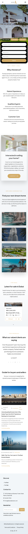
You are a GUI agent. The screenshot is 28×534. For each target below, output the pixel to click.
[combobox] (14, 44)
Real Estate (20, 408)
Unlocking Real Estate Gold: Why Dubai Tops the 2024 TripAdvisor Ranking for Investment (11, 414)
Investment (15, 408)
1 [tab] (13, 324)
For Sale (6, 485)
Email (11, 319)
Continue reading (5, 428)
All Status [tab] (6, 39)
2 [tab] (10, 362)
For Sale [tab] (22, 39)
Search (14, 60)
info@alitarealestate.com (11, 500)
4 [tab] (15, 362)
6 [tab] (19, 362)
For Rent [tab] (14, 39)
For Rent (6, 482)
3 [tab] (13, 362)
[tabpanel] (13, 312)
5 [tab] (17, 362)
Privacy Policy (20, 527)
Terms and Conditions (9, 527)
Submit (22, 509)
